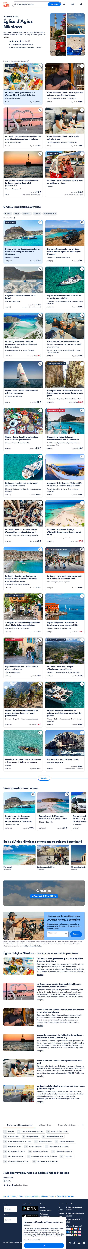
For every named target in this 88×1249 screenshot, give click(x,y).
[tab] (19, 1125)
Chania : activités (31, 1196)
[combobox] (30, 4)
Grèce (13, 1196)
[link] (23, 84)
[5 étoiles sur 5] (15, 41)
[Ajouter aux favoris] (40, 66)
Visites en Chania (47, 1196)
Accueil (6, 1196)
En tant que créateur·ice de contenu (75, 1214)
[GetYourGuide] (6, 4)
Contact (42, 1207)
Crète (21, 1196)
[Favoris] (64, 4)
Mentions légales (45, 1211)
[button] (23, 84)
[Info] (28, 61)
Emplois (61, 1213)
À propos (61, 1208)
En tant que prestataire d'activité (74, 1208)
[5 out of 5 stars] (9, 1185)
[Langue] (72, 4)
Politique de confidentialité (32, 946)
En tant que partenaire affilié (73, 1220)
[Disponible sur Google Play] (30, 1209)
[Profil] (81, 4)
